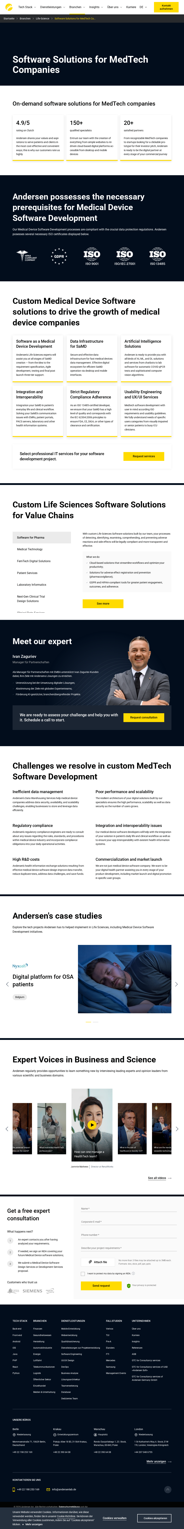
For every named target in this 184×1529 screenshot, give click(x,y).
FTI (107, 1354)
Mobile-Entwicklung (70, 1329)
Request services (144, 456)
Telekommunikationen (44, 1367)
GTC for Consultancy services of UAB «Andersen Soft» (149, 1369)
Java (15, 1354)
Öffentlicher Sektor (42, 1379)
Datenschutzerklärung (69, 1507)
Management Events (116, 1373)
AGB (134, 1354)
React (15, 1367)
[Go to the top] (167, 1489)
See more (103, 603)
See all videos (157, 1178)
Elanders (110, 1348)
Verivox (109, 1329)
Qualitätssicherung (70, 1341)
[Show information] (133, 1273)
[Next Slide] (175, 1128)
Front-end (17, 1335)
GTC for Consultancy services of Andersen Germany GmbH (147, 1378)
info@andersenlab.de (64, 1489)
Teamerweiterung (69, 1386)
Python (16, 1373)
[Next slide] (176, 984)
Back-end (17, 1329)
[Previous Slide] (8, 1128)
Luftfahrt (37, 1360)
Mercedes (110, 1360)
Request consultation (143, 717)
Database (66, 1392)
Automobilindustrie (42, 1348)
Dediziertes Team (69, 1398)
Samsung (110, 1367)
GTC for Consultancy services (146, 1360)
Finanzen (37, 1329)
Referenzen (137, 1348)
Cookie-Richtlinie (66, 1516)
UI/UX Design (67, 1360)
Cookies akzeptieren (155, 1518)
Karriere (131, 7)
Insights (136, 1341)
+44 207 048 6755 (143, 1452)
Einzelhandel (39, 1386)
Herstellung (38, 1341)
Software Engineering (71, 1354)
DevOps (65, 1367)
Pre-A (108, 1341)
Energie (36, 1354)
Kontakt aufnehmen (166, 7)
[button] (147, 7)
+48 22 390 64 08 (61, 1452)
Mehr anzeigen (156, 1461)
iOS (14, 1348)
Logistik (37, 1373)
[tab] (42, 549)
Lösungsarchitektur (70, 1379)
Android (16, 1341)
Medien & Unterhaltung (44, 1392)
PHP (15, 1360)
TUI (107, 1335)
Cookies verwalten (114, 1518)
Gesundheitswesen (42, 1335)
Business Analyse (69, 1373)
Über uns (136, 1329)
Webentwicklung (69, 1335)
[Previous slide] (7, 984)
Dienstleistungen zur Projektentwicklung (80, 1348)
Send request (101, 1285)
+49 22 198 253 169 (22, 1452)
